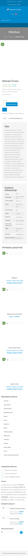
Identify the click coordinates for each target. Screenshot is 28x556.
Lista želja (10, 4)
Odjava (19, 4)
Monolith (6, 424)
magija (24, 492)
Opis (4, 118)
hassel (10, 489)
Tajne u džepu (7, 447)
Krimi (5, 420)
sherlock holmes (17, 497)
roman (20, 113)
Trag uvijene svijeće (14, 348)
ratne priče (13, 494)
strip (2, 500)
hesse (12, 489)
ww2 (19, 500)
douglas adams (7, 487)
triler (5, 500)
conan (15, 485)
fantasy (3, 489)
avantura (11, 484)
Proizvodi (11, 37)
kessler (5, 492)
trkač (9, 499)
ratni (18, 494)
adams (4, 485)
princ (5, 494)
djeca (2, 487)
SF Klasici (11, 113)
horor (22, 489)
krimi (13, 492)
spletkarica (24, 497)
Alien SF (6, 401)
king (8, 492)
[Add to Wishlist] (4, 110)
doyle (12, 487)
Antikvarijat (7, 404)
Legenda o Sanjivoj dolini (17, 508)
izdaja (2, 492)
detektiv (21, 485)
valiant (12, 499)
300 (1, 484)
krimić (17, 492)
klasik (11, 492)
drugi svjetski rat (19, 487)
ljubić (21, 492)
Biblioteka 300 (7, 408)
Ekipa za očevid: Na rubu (14, 314)
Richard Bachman (23, 494)
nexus (2, 494)
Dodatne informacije (15, 118)
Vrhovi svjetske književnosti (11, 455)
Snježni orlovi (14, 384)
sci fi (9, 497)
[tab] (4, 118)
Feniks (5, 416)
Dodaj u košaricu (12, 104)
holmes (18, 489)
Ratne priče (7, 435)
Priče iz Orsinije (14, 518)
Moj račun (14, 4)
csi (17, 484)
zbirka (22, 499)
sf (23, 113)
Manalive (14, 278)
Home (5, 37)
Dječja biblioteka (8, 412)
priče (9, 494)
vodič (15, 499)
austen (8, 484)
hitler (15, 489)
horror (25, 489)
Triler (5, 451)
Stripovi (6, 443)
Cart (12, 14)
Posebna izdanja (8, 432)
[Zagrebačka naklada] (14, 9)
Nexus (5, 428)
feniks (7, 489)
